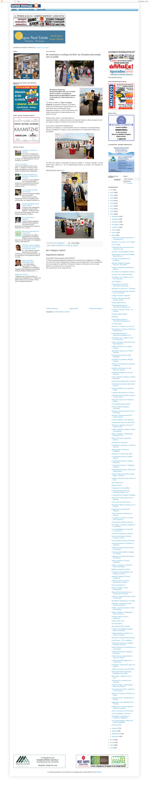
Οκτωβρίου (115, 222)
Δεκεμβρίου (115, 216)
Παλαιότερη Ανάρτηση (96, 308)
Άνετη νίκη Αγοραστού (118, 585)
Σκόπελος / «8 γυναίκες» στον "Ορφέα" (123, 242)
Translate (129, 183)
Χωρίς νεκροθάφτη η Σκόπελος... (122, 713)
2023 (112, 190)
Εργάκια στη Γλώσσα (21, 274)
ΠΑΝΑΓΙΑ (75, 245)
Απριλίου (115, 728)
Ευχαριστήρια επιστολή (119, 302)
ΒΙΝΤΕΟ (14, 9)
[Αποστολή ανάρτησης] (69, 243)
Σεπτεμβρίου (116, 224)
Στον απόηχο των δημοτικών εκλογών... (124, 271)
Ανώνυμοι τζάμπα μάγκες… (120, 314)
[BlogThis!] (73, 243)
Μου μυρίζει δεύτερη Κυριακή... (121, 626)
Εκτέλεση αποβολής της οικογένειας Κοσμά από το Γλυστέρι (30, 176)
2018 (112, 203)
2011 (111, 745)
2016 (112, 209)
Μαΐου (114, 235)
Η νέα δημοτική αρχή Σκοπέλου (121, 404)
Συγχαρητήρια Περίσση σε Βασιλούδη (123, 422)
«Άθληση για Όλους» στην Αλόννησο (123, 669)
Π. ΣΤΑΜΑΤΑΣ (68, 245)
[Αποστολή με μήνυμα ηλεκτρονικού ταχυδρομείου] (72, 243)
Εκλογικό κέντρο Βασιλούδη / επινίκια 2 (124, 381)
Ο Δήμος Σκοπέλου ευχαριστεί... (121, 295)
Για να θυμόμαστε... (117, 623)
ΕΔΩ (62, 170)
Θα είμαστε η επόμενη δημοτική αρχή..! (123, 637)
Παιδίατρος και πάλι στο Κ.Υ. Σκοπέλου (123, 288)
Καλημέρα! (115, 316)
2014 (112, 214)
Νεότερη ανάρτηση (52, 308)
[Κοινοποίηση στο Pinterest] (78, 243)
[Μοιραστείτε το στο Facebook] (77, 243)
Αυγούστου (115, 227)
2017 (112, 206)
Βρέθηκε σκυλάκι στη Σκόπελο (121, 569)
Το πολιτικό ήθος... (117, 323)
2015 (112, 211)
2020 (112, 198)
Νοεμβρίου (115, 219)
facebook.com (39, 47)
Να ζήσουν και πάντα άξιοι (120, 442)
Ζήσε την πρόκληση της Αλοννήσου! (123, 711)
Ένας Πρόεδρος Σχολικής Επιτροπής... (123, 540)
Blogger (99, 772)
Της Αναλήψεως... (117, 281)
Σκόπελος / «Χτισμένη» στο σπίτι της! (123, 326)
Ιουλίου (114, 230)
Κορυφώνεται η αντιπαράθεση (121, 488)
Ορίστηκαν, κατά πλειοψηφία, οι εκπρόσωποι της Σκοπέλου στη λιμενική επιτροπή (31, 246)
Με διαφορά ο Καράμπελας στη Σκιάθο (123, 601)
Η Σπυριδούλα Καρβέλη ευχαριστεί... (123, 522)
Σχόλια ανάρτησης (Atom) (62, 312)
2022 (112, 192)
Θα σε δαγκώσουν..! (118, 482)
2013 (112, 740)
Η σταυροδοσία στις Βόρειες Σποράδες (123, 495)
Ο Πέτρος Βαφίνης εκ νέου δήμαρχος (123, 419)
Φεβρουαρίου (116, 733)
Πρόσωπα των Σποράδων (26, 9)
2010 (112, 748)
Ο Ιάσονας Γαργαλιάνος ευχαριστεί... (123, 533)
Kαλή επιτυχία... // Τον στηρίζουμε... (122, 640)
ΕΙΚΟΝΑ (53, 245)
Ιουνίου (114, 232)
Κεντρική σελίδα (116, 725)
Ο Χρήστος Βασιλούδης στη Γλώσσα (123, 392)
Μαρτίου (114, 731)
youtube (46, 47)
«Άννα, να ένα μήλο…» (22, 164)
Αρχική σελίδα (41, 9)
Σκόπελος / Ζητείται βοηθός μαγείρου (123, 251)
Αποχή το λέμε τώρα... (118, 621)
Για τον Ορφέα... (116, 244)
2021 (112, 195)
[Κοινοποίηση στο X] (75, 243)
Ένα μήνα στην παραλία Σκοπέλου (122, 274)
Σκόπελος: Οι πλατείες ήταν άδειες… (123, 454)
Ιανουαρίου (115, 736)
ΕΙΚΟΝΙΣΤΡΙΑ (60, 245)
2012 (112, 742)
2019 (112, 200)
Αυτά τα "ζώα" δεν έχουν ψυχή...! (121, 502)
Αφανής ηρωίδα (116, 485)
